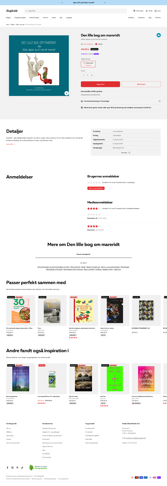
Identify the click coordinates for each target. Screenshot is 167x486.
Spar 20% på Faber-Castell (83, 2)
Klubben (131, 17)
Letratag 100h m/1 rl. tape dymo (49, 396)
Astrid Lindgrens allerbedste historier (82, 328)
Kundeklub (46, 454)
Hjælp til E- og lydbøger (51, 432)
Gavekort (141, 17)
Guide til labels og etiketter (52, 435)
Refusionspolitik (37, 479)
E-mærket (89, 432)
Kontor (45, 17)
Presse (8, 439)
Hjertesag (9, 435)
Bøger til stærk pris (93, 267)
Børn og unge (20, 24)
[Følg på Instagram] (12, 467)
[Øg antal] (92, 75)
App (150, 17)
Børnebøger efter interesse (73, 269)
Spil (61, 17)
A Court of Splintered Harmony (142, 396)
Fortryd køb (46, 457)
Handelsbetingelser (92, 435)
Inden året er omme (107, 328)
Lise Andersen (88, 44)
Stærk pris (117, 269)
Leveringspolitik (63, 479)
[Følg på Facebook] (7, 467)
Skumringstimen (11, 396)
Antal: (83, 71)
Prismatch (46, 439)
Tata (39, 328)
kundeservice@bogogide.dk (136, 438)
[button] (73, 337)
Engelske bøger (20, 17)
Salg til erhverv (47, 446)
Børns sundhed (89, 269)
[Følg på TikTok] (22, 467)
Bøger (8, 17)
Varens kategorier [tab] (83, 254)
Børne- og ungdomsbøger (110, 267)
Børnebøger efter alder (54, 269)
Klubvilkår (88, 439)
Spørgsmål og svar (49, 428)
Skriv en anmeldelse (96, 188)
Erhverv (158, 17)
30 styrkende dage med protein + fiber (19, 328)
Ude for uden (73, 396)
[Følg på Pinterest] (17, 467)
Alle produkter (75, 267)
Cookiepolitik (89, 428)
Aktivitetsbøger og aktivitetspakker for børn (53, 267)
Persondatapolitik (91, 443)
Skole (54, 17)
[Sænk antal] (84, 75)
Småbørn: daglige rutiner (104, 269)
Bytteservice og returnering (52, 443)
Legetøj (69, 17)
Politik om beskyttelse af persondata (18, 479)
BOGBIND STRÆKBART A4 (141, 328)
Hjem (7, 24)
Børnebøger (125, 267)
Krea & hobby (34, 17)
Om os (8, 428)
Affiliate (9, 432)
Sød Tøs (103, 396)
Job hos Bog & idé (12, 443)
